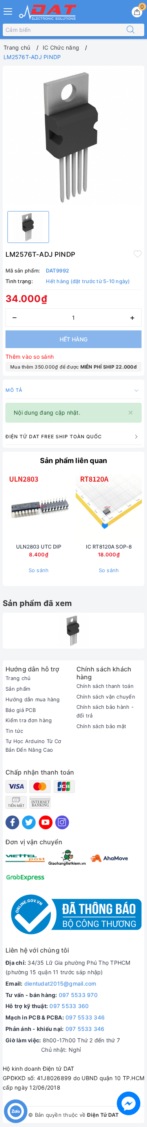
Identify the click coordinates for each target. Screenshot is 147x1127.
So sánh (39, 570)
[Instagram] (62, 822)
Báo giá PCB (20, 710)
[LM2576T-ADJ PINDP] (73, 631)
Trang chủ (18, 678)
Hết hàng (73, 339)
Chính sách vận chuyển (105, 696)
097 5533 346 (85, 1017)
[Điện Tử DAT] (48, 12)
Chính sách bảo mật (101, 726)
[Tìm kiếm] (130, 30)
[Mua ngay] (72, 507)
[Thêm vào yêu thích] (138, 253)
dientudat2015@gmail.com (60, 983)
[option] (73, 137)
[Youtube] (46, 822)
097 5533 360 (69, 1006)
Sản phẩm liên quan (73, 460)
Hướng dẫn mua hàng (32, 699)
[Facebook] (12, 822)
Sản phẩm (17, 689)
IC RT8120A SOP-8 (109, 546)
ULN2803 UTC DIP (39, 546)
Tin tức (14, 731)
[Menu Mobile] (8, 10)
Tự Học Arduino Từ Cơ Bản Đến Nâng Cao (33, 745)
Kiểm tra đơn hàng (28, 720)
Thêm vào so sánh (29, 356)
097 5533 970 (78, 995)
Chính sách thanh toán (105, 686)
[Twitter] (29, 822)
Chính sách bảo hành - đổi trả (105, 711)
